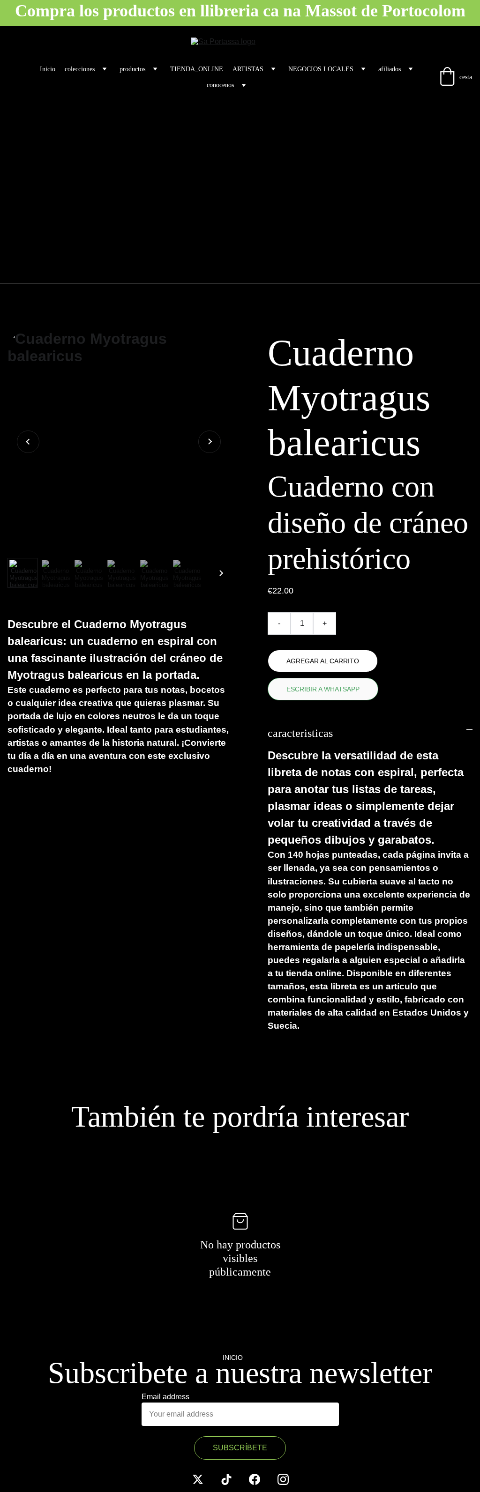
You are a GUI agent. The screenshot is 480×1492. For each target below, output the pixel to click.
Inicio (47, 69)
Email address (165, 1397)
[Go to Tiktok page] (226, 1479)
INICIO (233, 1357)
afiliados (389, 69)
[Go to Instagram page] (283, 1479)
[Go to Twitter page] (197, 1479)
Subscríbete (240, 1448)
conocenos (220, 85)
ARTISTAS (247, 69)
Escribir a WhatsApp (323, 689)
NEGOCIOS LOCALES (320, 69)
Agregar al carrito (322, 661)
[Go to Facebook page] (254, 1479)
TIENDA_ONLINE (196, 69)
